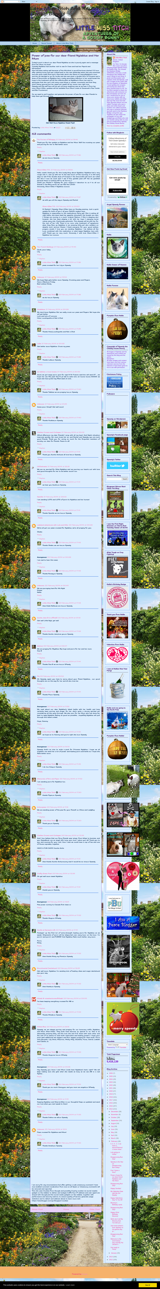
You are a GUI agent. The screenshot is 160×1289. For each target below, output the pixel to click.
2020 (111, 1091)
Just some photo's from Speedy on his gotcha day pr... (117, 1228)
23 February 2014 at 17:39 (70, 329)
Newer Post (37, 1209)
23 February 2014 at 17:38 (70, 262)
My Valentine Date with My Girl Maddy (117, 1193)
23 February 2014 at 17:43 (70, 603)
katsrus (40, 646)
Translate (123, 1047)
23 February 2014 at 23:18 (58, 1027)
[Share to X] (70, 128)
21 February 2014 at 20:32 (53, 343)
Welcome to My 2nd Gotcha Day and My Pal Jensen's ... (117, 1241)
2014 (111, 1109)
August (113, 1123)
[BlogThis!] (68, 128)
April (113, 1135)
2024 (111, 1079)
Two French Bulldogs (45, 247)
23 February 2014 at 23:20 (68, 206)
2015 (111, 1106)
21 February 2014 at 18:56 (62, 170)
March (113, 1138)
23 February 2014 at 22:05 (75, 998)
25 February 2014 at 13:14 (56, 1129)
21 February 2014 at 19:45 (65, 247)
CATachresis (42, 466)
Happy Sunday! (116, 1188)
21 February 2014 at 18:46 (67, 139)
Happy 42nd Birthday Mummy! (115, 1214)
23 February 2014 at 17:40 (70, 389)
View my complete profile (115, 126)
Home (35, 43)
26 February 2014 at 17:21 (69, 859)
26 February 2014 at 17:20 (70, 792)
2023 (111, 1082)
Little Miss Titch (48, 155)
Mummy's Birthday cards (116, 1203)
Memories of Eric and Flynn (48, 779)
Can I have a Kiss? (115, 1171)
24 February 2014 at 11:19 (58, 1099)
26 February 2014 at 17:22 (70, 915)
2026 (111, 1073)
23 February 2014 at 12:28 (72, 835)
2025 (111, 1076)
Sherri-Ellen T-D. (43, 170)
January (114, 1253)
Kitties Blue (41, 1027)
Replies (42, 151)
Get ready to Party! (115, 1248)
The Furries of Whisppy (46, 139)
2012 (111, 1259)
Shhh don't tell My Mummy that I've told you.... (117, 1221)
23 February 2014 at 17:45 (70, 732)
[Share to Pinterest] (74, 128)
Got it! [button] (147, 1285)
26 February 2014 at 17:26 (70, 1143)
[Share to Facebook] (72, 128)
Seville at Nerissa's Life (46, 930)
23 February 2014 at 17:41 (69, 452)
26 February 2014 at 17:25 (70, 1114)
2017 (111, 1100)
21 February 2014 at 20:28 (57, 309)
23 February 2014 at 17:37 (70, 197)
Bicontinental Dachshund (47, 968)
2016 (111, 1103)
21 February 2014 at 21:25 (56, 404)
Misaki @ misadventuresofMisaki (50, 998)
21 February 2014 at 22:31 (59, 466)
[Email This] (66, 128)
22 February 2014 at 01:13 (69, 618)
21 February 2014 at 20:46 (68, 372)
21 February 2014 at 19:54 (56, 277)
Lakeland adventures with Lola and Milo (52, 525)
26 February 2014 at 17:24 (70, 1084)
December (115, 1111)
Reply (39, 147)
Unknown (40, 277)
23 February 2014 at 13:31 (58, 902)
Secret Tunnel (46, 43)
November (115, 1114)
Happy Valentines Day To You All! (117, 1199)
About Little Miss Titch (64, 43)
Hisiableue (41, 309)
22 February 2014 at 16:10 (58, 747)
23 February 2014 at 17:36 (70, 155)
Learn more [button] (70, 1285)
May (112, 1132)
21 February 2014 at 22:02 (72, 432)
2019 (111, 1094)
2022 (111, 1085)
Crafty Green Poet (44, 873)
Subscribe (117, 191)
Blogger (85, 1274)
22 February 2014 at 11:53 (58, 706)
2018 (111, 1097)
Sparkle (40, 497)
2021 (111, 1088)
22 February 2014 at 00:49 (57, 585)
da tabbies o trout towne (47, 372)
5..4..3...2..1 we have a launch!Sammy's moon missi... (117, 1146)
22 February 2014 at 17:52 (71, 779)
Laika (39, 343)
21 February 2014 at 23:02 (55, 497)
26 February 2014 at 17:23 (70, 1012)
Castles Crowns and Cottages (49, 432)
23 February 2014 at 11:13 (57, 807)
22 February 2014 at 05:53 (52, 676)
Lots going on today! (115, 1153)
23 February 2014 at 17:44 (70, 661)
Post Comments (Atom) (71, 1216)
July (112, 1126)
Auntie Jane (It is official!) (47, 618)
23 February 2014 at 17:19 (67, 930)
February (114, 1141)
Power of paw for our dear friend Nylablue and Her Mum (116, 1177)
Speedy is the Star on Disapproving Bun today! (117, 1164)
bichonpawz (41, 807)
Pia (38, 676)
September (115, 1120)
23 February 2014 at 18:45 (68, 968)
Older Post (95, 1209)
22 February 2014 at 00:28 (81, 525)
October (114, 1117)
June (113, 1129)
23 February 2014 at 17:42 (70, 542)
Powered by (112, 197)
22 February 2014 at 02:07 (55, 646)
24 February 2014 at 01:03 (58, 1067)
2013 (111, 1257)
